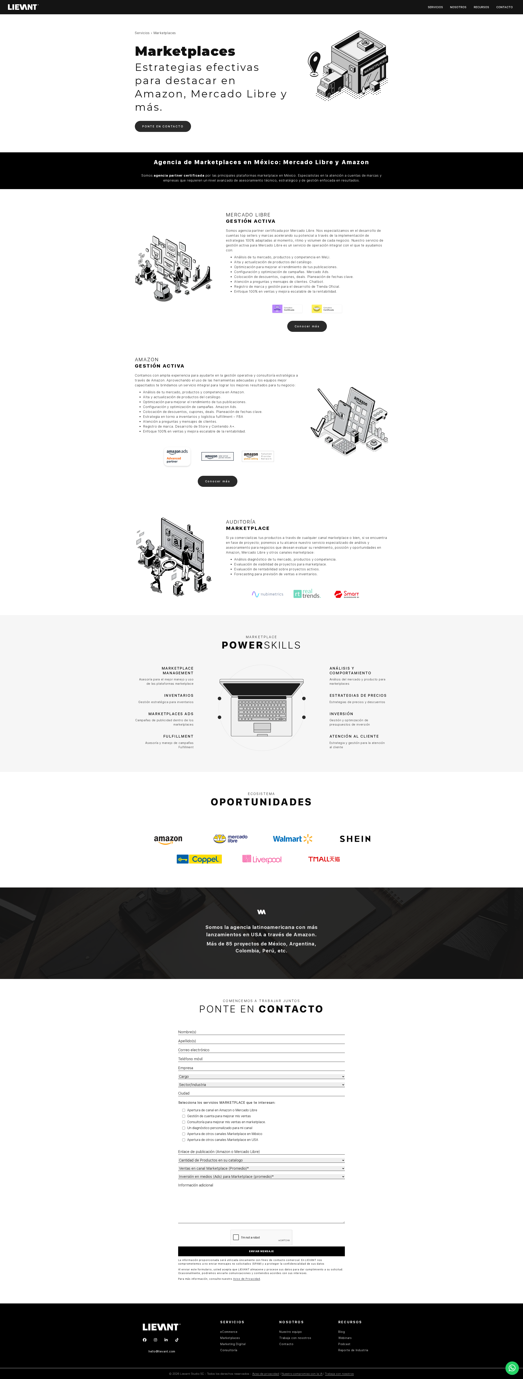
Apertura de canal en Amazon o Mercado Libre (222, 1110)
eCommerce (228, 1331)
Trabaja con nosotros (295, 1338)
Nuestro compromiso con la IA (302, 1373)
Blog (341, 1331)
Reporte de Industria (353, 1350)
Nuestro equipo (290, 1331)
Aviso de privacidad (265, 1373)
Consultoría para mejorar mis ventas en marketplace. (226, 1122)
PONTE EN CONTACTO (163, 126)
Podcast (344, 1344)
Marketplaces (230, 1338)
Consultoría (228, 1350)
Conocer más (307, 326)
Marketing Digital (233, 1344)
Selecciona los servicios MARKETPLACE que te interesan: (227, 1103)
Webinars (345, 1338)
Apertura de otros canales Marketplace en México (224, 1134)
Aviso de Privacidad (246, 1279)
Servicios (435, 7)
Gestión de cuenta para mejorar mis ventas (219, 1116)
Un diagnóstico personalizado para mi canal (219, 1128)
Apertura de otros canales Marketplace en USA (222, 1140)
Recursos (481, 7)
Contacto (504, 7)
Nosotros (458, 7)
